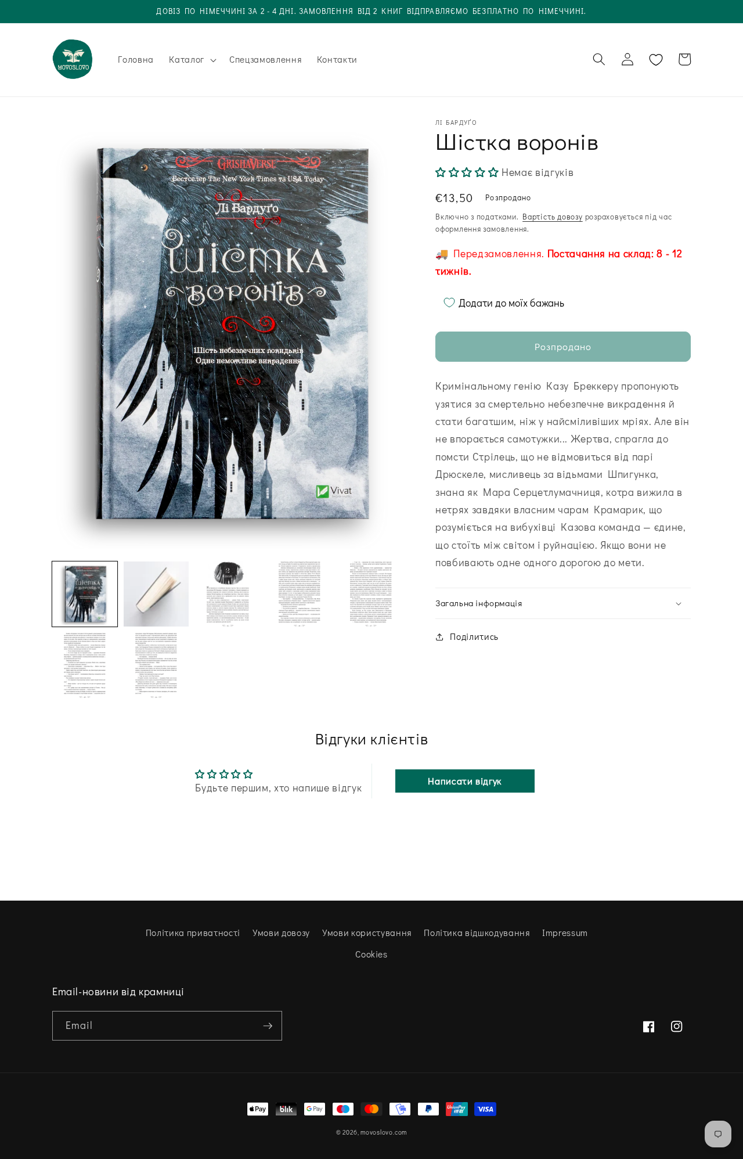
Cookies (371, 954)
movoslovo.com (383, 1132)
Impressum (565, 932)
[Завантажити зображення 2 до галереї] (156, 594)
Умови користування (367, 932)
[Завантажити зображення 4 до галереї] (299, 594)
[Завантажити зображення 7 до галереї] (156, 665)
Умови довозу (281, 932)
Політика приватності (193, 932)
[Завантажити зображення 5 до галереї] (370, 594)
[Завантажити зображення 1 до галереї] (84, 594)
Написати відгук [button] (465, 781)
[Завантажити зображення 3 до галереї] (227, 594)
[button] (191, 59)
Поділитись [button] (474, 636)
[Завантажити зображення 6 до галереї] (84, 665)
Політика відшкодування (477, 932)
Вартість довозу (552, 216)
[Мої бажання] (656, 59)
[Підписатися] (268, 1026)
